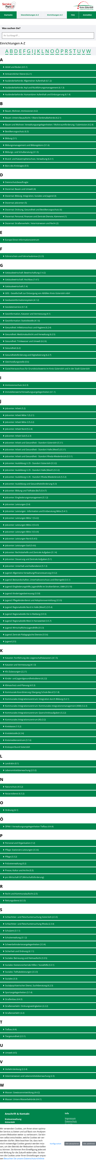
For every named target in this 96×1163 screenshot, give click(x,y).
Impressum (70, 1118)
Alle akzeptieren (72, 1143)
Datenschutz (71, 1121)
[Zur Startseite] (9, 5)
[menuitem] (8, 15)
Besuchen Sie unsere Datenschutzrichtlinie (24, 1158)
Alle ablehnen (89, 1143)
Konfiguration (55, 1143)
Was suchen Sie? (11, 28)
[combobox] (48, 35)
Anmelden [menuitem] (87, 15)
